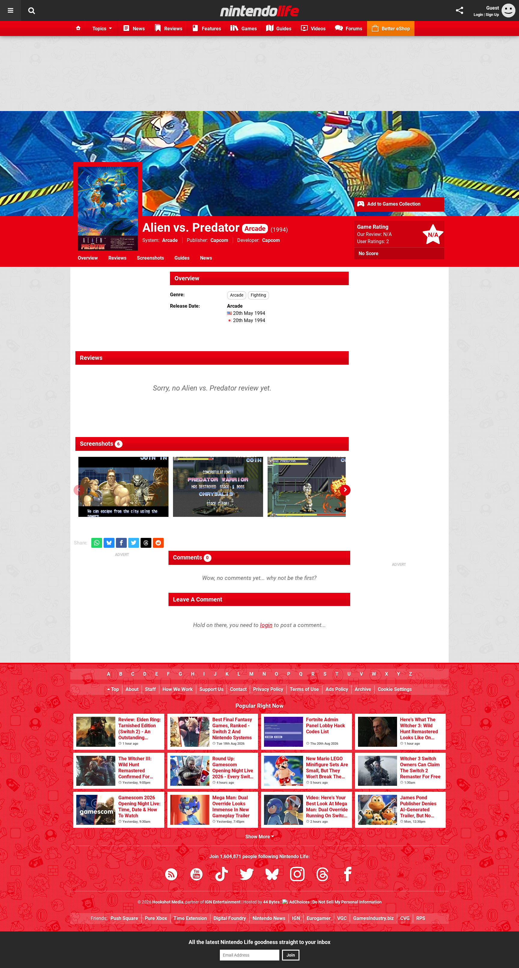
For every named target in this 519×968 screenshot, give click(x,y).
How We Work (177, 689)
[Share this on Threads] (146, 543)
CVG (405, 918)
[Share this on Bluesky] (109, 543)
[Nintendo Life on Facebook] (348, 875)
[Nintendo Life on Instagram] (297, 875)
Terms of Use (304, 689)
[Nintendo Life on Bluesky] (272, 875)
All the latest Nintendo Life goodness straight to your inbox (259, 942)
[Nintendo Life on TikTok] (222, 875)
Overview (88, 258)
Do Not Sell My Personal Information (347, 902)
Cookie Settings (395, 689)
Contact (238, 689)
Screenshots (150, 258)
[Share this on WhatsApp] (96, 543)
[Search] (31, 10)
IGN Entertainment (223, 902)
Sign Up (492, 14)
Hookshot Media (168, 902)
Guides (182, 258)
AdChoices (299, 902)
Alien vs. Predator (204, 228)
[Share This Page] (459, 10)
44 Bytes (271, 902)
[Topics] (10, 10)
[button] (345, 490)
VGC (342, 918)
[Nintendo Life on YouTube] (196, 875)
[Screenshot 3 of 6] (313, 487)
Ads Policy (337, 689)
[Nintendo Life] (259, 10)
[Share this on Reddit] (158, 543)
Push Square (124, 918)
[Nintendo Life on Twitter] (247, 875)
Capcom (219, 240)
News (206, 258)
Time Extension (190, 918)
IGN (296, 918)
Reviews (117, 258)
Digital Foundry (230, 918)
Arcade (170, 240)
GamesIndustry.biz (373, 918)
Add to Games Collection (393, 204)
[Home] (78, 28)
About (132, 689)
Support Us (211, 689)
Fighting (258, 295)
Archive (363, 689)
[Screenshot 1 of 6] (123, 487)
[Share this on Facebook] (121, 543)
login (266, 625)
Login (478, 14)
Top (114, 689)
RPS (420, 918)
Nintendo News (269, 918)
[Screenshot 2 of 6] (218, 487)
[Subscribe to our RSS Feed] (171, 875)
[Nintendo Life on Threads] (322, 875)
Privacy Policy (268, 689)
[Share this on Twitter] (133, 543)
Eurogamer (319, 918)
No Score (368, 253)
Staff (150, 689)
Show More (258, 837)
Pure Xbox (156, 918)
